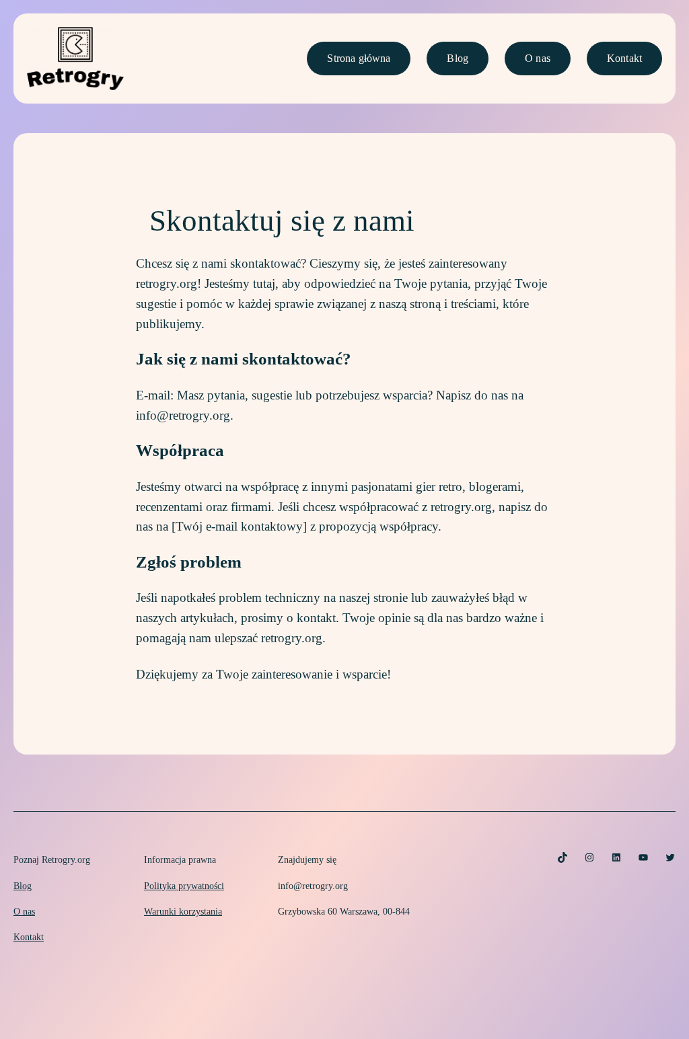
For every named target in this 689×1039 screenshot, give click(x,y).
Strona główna (358, 58)
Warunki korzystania (183, 911)
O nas (537, 58)
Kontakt (624, 58)
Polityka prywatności (184, 885)
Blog (457, 58)
